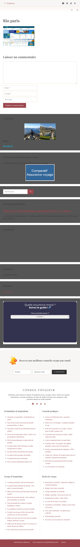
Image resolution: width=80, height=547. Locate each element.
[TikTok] (71, 3)
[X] (75, 3)
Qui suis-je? (8, 146)
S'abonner (59, 372)
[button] (72, 10)
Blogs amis (7, 292)
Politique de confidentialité (45, 542)
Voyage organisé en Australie (55, 491)
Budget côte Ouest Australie (54, 488)
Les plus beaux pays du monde (17, 458)
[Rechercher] (31, 191)
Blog (64, 542)
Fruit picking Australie (52, 516)
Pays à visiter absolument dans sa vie (19, 462)
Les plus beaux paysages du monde (19, 455)
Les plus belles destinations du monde (20, 452)
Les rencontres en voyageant (54, 466)
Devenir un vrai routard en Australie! (57, 520)
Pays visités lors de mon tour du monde (20, 529)
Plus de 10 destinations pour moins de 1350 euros (37, 211)
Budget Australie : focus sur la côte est (58, 495)
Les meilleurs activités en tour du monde (21, 509)
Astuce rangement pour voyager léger (57, 440)
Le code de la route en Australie (55, 501)
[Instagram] (67, 3)
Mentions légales (22, 542)
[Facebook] (63, 3)
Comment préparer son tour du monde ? (21, 482)
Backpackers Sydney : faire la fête (56, 498)
